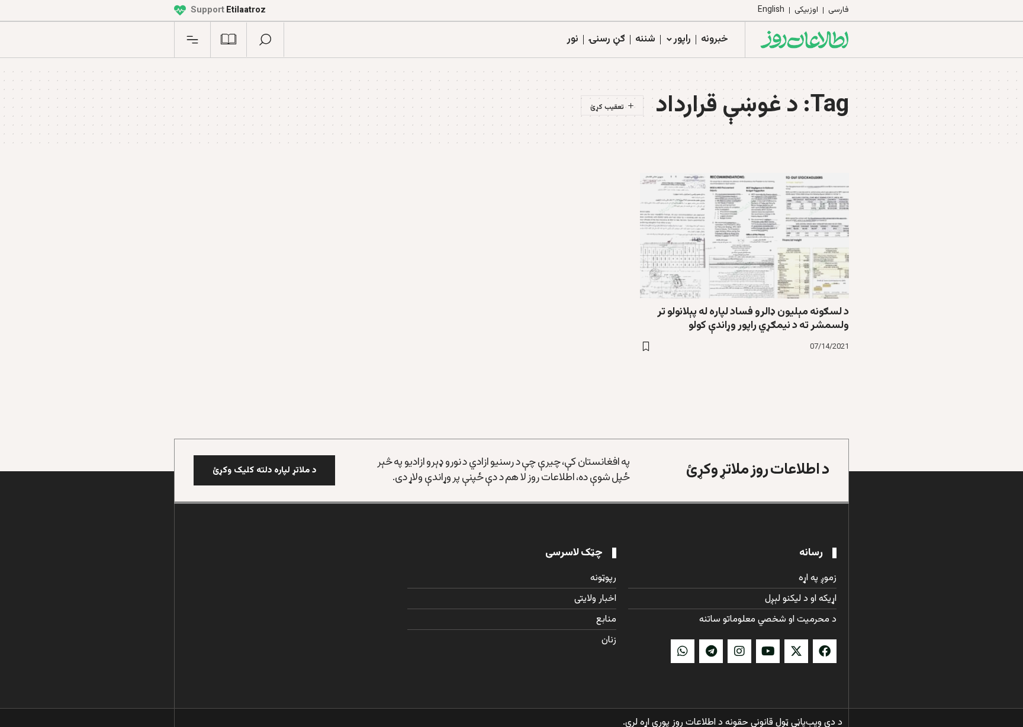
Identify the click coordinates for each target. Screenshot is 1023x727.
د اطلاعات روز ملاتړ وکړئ (757, 470)
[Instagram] (739, 651)
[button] (265, 40)
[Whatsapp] (682, 651)
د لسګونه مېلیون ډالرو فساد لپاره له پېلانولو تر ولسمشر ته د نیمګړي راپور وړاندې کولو (753, 319)
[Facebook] (825, 651)
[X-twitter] (796, 651)
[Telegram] (711, 651)
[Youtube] (768, 651)
